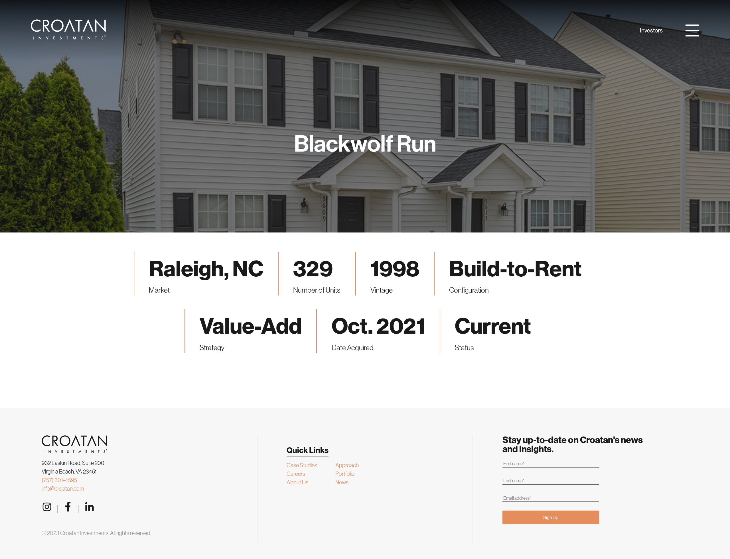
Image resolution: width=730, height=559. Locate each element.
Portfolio (345, 473)
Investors (651, 30)
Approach (347, 465)
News (341, 482)
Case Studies (302, 465)
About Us (297, 482)
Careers (296, 473)
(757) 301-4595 (59, 479)
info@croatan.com (63, 488)
